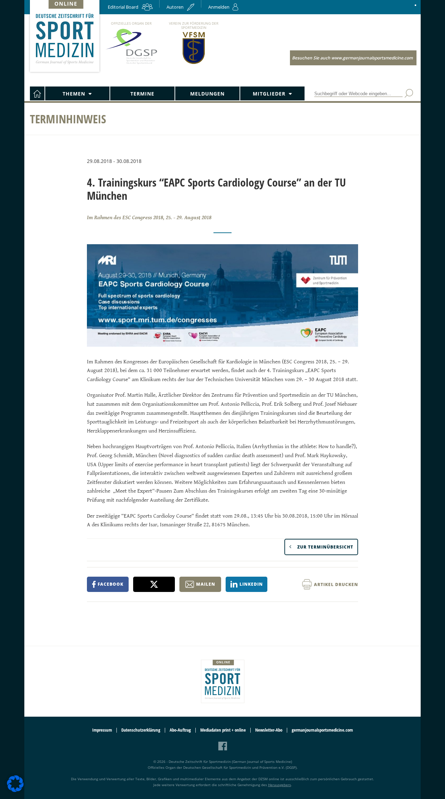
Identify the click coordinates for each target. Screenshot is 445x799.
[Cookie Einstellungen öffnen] (15, 790)
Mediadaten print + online (223, 730)
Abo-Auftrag (180, 730)
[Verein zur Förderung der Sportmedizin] (193, 63)
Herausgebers (279, 784)
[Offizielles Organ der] (131, 63)
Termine (142, 93)
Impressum (102, 730)
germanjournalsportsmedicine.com (322, 730)
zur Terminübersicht (325, 547)
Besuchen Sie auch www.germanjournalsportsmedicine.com (352, 58)
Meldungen (207, 93)
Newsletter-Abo (268, 730)
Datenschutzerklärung (140, 730)
